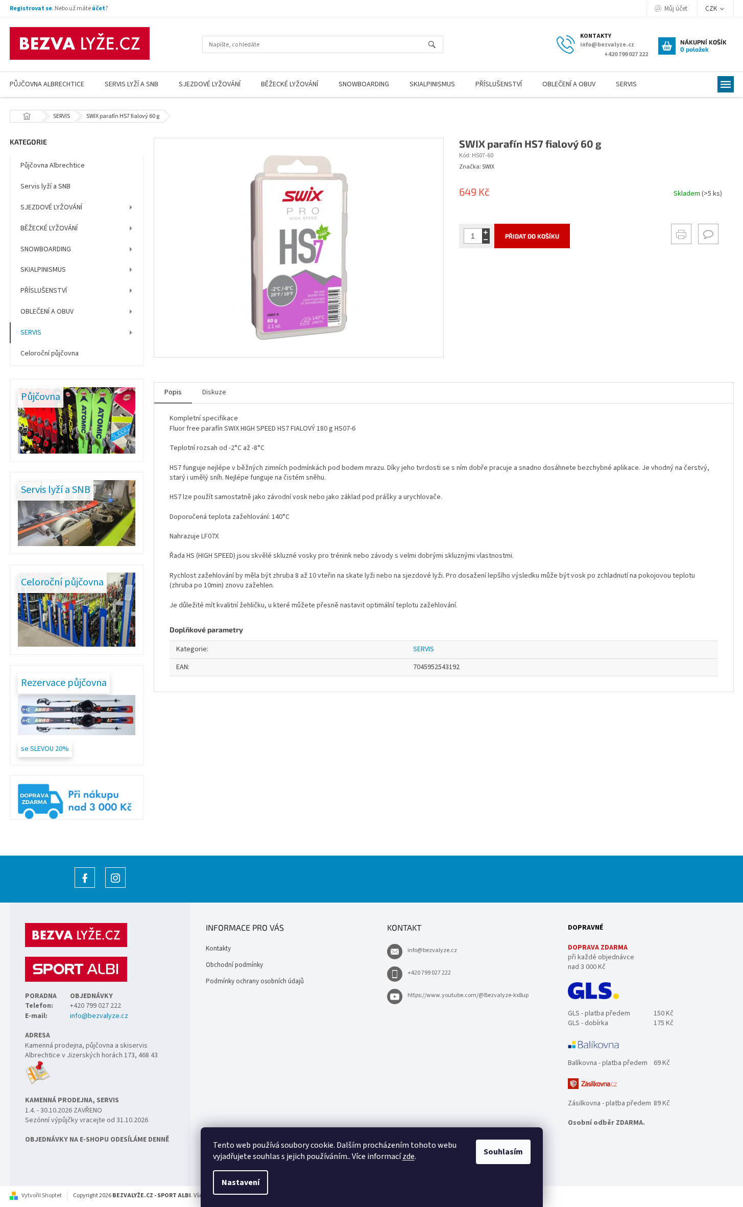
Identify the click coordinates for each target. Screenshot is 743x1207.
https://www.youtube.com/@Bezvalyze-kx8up (468, 995)
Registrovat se (31, 8)
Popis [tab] (173, 392)
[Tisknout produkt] (681, 234)
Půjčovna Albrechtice (52, 165)
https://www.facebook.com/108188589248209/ (85, 887)
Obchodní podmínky (234, 964)
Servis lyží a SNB (45, 186)
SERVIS (30, 332)
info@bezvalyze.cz (99, 1016)
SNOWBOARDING (45, 249)
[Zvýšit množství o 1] (486, 232)
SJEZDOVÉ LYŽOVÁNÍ (51, 207)
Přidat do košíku (532, 236)
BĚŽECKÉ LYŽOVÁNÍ (49, 228)
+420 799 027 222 (429, 972)
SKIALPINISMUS (43, 270)
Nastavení (240, 1182)
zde (408, 1156)
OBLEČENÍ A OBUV (47, 311)
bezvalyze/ (115, 887)
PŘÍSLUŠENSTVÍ (43, 291)
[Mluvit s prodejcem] (708, 234)
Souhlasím (503, 1151)
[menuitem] (131, 84)
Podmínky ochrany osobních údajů (255, 981)
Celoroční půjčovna (49, 353)
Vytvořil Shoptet (41, 1195)
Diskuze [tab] (214, 392)
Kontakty (218, 948)
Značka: (476, 166)
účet (98, 8)
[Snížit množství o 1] (486, 240)
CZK (711, 8)
